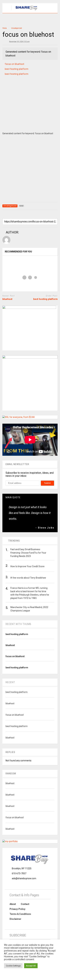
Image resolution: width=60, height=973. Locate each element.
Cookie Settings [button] (13, 966)
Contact (25, 904)
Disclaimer (15, 919)
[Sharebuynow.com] (25, 10)
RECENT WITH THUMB (18, 624)
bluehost (7, 299)
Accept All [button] (31, 966)
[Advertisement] (30, 107)
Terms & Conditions (20, 914)
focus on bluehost (14, 64)
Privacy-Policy (17, 909)
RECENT (10, 682)
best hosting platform (16, 69)
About (13, 904)
